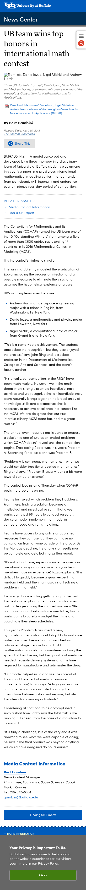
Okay (43, 875)
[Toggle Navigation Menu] (81, 40)
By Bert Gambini (18, 123)
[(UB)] (43, 7)
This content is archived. (19, 134)
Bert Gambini (15, 772)
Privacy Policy (48, 864)
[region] (43, 862)
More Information (20, 833)
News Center (21, 19)
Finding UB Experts (43, 815)
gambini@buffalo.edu (21, 797)
